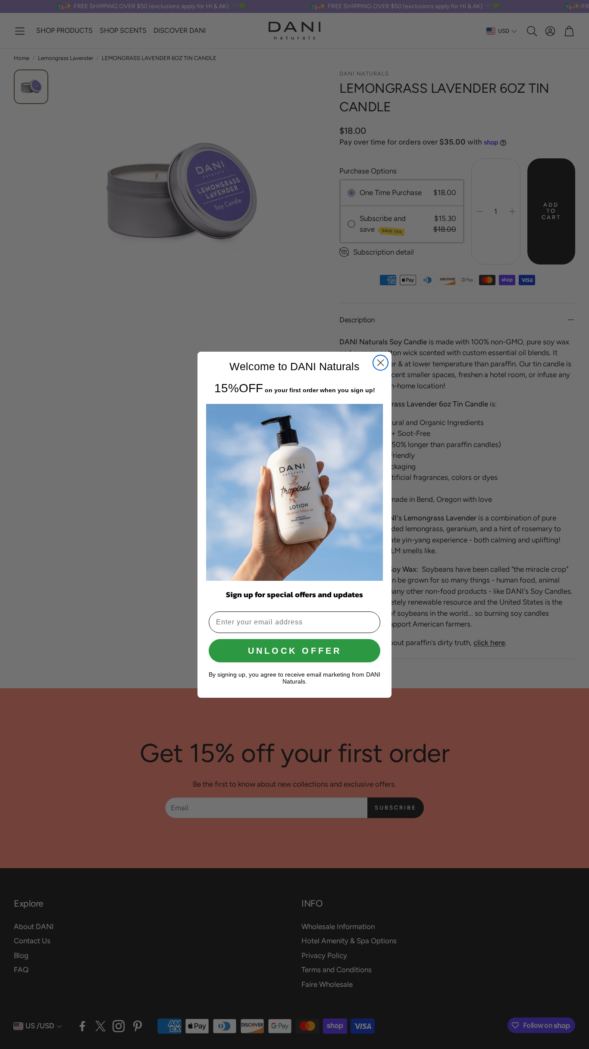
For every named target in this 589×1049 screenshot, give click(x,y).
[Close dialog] (380, 362)
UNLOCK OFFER (294, 650)
